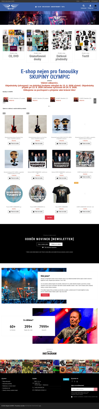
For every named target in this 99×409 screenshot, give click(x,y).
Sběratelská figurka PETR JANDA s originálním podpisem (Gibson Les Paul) (14, 173)
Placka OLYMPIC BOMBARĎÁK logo (13, 207)
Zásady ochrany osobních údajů (10, 390)
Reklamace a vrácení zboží (8, 386)
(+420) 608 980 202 (39, 387)
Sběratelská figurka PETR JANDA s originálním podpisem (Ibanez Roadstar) (85, 138)
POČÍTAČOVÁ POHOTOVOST (32, 406)
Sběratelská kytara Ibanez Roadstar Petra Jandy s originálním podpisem (14, 138)
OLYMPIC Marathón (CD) (15, 98)
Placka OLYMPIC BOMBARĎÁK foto (37, 207)
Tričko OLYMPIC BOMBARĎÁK (61, 207)
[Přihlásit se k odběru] (95, 389)
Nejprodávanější (6, 381)
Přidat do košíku (15, 143)
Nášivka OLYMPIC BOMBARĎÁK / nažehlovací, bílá (37, 173)
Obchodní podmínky (7, 383)
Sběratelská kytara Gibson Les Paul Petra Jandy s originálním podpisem (38, 138)
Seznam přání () (86, 1)
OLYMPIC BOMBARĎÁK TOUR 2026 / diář (85, 207)
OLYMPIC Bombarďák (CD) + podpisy (85, 172)
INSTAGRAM (49, 353)
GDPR (66, 379)
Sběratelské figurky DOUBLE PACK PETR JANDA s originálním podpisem (61, 138)
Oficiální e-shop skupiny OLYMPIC (8, 1)
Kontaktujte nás (6, 388)
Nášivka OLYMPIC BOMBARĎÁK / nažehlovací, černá (61, 173)
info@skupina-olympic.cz (40, 390)
